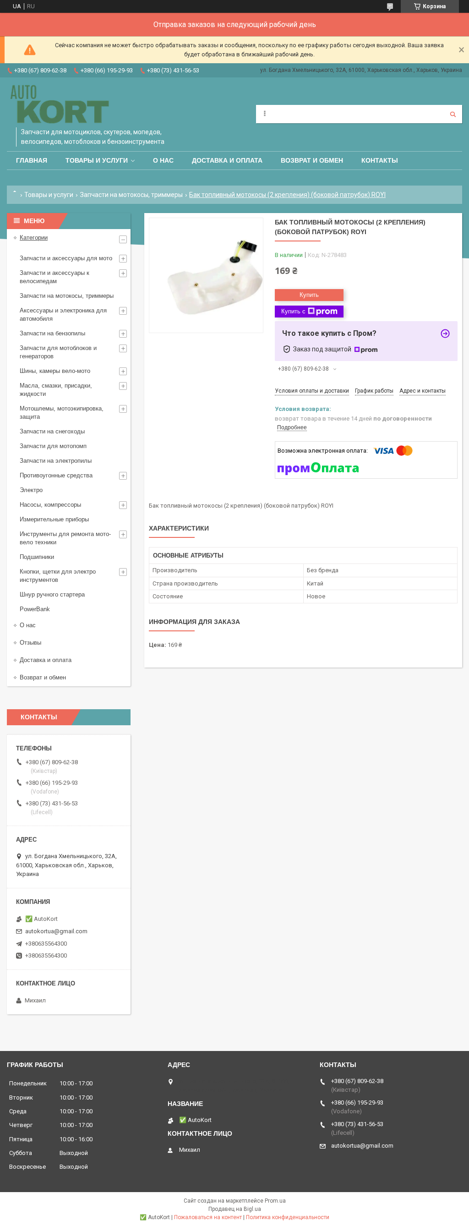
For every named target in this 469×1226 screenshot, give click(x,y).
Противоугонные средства (56, 475)
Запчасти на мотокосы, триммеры (131, 194)
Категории (34, 237)
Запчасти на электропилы (56, 460)
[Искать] (453, 114)
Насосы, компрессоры (50, 504)
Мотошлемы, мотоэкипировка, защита (62, 412)
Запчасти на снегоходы (52, 431)
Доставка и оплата (227, 160)
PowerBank (35, 609)
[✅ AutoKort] (61, 104)
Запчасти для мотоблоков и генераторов (58, 352)
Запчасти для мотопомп (53, 446)
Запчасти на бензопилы (52, 333)
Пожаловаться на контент (208, 1217)
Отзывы (30, 642)
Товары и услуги (96, 160)
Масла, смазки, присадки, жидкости (56, 389)
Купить (309, 294)
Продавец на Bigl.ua (234, 1209)
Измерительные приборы (54, 519)
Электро (31, 490)
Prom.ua (275, 1201)
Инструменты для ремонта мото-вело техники (65, 538)
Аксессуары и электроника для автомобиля (63, 314)
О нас (163, 160)
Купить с (293, 311)
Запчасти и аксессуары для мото (66, 258)
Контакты (379, 160)
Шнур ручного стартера (52, 594)
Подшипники (37, 556)
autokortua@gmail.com (56, 931)
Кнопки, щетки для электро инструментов (58, 575)
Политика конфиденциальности (287, 1217)
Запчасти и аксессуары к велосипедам (54, 277)
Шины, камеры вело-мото (55, 370)
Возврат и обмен (312, 160)
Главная (31, 160)
